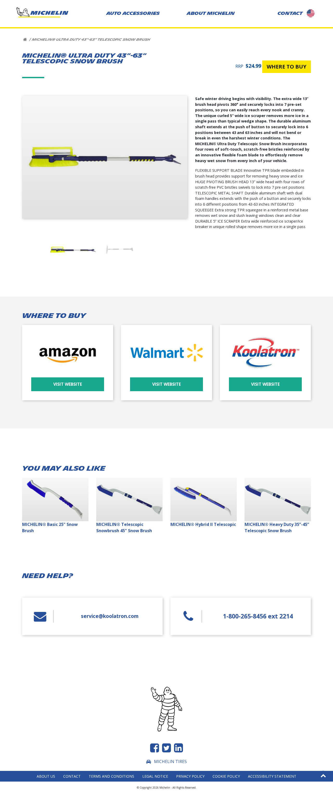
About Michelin (211, 13)
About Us (46, 776)
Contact (72, 776)
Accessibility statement (272, 776)
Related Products (93, 72)
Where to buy (59, 72)
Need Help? (125, 72)
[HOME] (25, 39)
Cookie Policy (226, 776)
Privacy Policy (190, 776)
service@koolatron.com (110, 615)
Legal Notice (155, 776)
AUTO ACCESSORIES (133, 13)
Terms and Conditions (111, 776)
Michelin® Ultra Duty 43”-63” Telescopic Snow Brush (91, 39)
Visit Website (67, 384)
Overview (33, 72)
